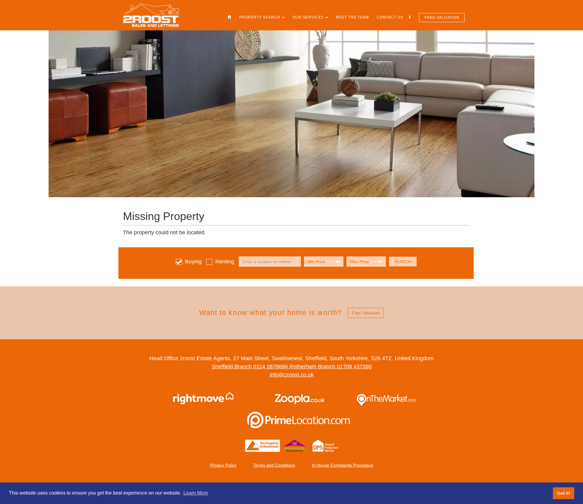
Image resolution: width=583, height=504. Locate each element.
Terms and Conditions (274, 465)
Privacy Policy (223, 465)
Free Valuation (441, 17)
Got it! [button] (563, 493)
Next (562, 252)
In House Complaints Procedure (342, 465)
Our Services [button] (308, 17)
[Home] (229, 17)
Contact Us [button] (390, 17)
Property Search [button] (260, 17)
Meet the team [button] (352, 17)
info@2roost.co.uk (292, 375)
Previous (21, 252)
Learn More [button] (195, 493)
